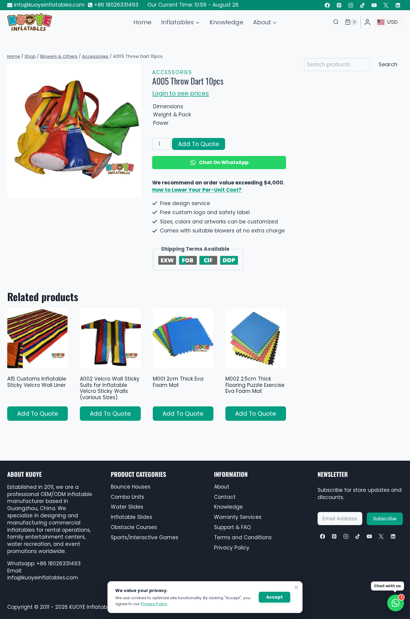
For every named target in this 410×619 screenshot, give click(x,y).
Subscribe (384, 518)
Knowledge (226, 22)
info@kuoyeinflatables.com (42, 577)
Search (387, 64)
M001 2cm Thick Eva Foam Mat (178, 381)
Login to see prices (180, 93)
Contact (225, 497)
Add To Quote (198, 144)
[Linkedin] (398, 5)
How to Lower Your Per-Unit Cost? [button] (197, 189)
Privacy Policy (231, 547)
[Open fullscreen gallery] (135, 191)
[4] (74, 131)
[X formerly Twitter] (386, 5)
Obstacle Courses (134, 527)
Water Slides (127, 506)
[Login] (367, 22)
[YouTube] (374, 5)
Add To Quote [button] (37, 413)
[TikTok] (362, 5)
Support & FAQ (232, 527)
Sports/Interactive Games (144, 537)
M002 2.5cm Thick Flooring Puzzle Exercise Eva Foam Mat (255, 385)
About (221, 486)
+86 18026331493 (59, 563)
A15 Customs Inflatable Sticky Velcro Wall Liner (36, 381)
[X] (381, 536)
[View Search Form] (336, 22)
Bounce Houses (130, 486)
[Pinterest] (339, 5)
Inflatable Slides (131, 517)
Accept (274, 597)
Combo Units (127, 497)
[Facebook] (327, 5)
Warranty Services (237, 517)
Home (142, 22)
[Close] (296, 587)
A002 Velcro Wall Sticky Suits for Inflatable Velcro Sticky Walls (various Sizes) (110, 388)
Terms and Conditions (243, 537)
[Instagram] (351, 5)
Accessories (172, 72)
